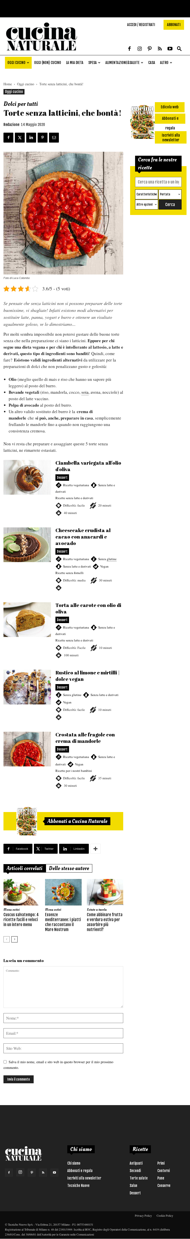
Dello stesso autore (69, 868)
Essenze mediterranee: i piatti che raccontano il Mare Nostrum (63, 922)
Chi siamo (73, 1163)
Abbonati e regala (80, 1171)
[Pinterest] (149, 49)
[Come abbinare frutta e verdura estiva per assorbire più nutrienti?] (105, 892)
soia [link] (85, 392)
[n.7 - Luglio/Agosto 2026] (26, 821)
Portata (165, 194)
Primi (161, 1163)
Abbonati (174, 25)
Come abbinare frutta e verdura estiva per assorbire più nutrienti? (104, 922)
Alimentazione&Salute (122, 62)
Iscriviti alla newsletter (84, 1178)
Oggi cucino (16, 62)
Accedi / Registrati (141, 25)
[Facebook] (129, 49)
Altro (164, 62)
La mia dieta (74, 62)
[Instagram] (139, 49)
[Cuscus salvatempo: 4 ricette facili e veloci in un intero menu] (21, 892)
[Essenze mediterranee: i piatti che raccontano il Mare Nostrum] (63, 892)
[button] (179, 49)
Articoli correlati (25, 868)
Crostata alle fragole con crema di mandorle (63, 760)
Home (7, 84)
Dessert (135, 1193)
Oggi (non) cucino (47, 62)
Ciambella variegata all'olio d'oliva (63, 488)
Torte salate (139, 1178)
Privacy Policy (143, 1215)
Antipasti (136, 1163)
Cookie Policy (165, 1215)
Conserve (163, 1185)
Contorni (163, 1171)
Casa (151, 62)
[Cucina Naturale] (41, 52)
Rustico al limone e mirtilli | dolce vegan (63, 695)
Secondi (135, 1171)
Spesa (92, 62)
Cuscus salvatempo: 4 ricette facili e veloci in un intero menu (21, 919)
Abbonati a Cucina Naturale (77, 821)
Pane (160, 1178)
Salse (133, 1185)
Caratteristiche (147, 194)
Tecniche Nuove (78, 1185)
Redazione (11, 124)
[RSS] (160, 49)
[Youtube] (170, 49)
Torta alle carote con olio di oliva (63, 630)
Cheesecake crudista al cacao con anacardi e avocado (63, 559)
